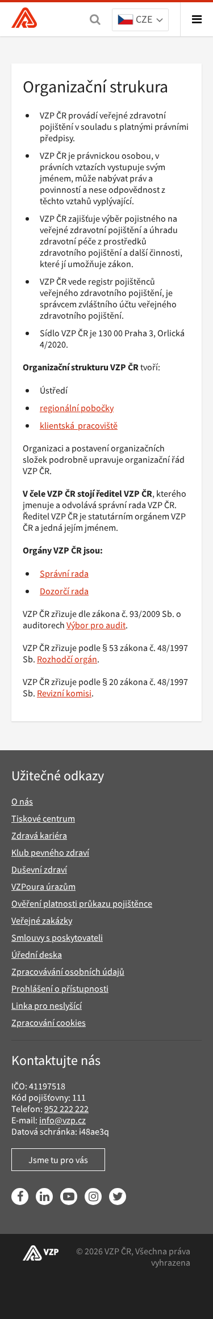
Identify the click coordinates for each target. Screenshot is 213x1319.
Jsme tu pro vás (58, 1159)
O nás (22, 801)
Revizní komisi (64, 693)
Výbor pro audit (96, 625)
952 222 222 (66, 1108)
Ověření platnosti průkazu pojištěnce (81, 903)
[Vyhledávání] (95, 19)
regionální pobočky (77, 407)
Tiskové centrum (43, 818)
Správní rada (64, 573)
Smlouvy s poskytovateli (57, 937)
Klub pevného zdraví (50, 852)
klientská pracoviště (79, 425)
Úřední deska (36, 954)
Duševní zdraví (39, 869)
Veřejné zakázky (41, 920)
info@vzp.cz (62, 1120)
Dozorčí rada (64, 591)
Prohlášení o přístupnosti (59, 988)
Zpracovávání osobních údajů (67, 971)
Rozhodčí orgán (67, 659)
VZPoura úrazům (43, 886)
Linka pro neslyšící (46, 1005)
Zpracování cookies (48, 1022)
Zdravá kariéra (39, 835)
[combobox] (140, 20)
